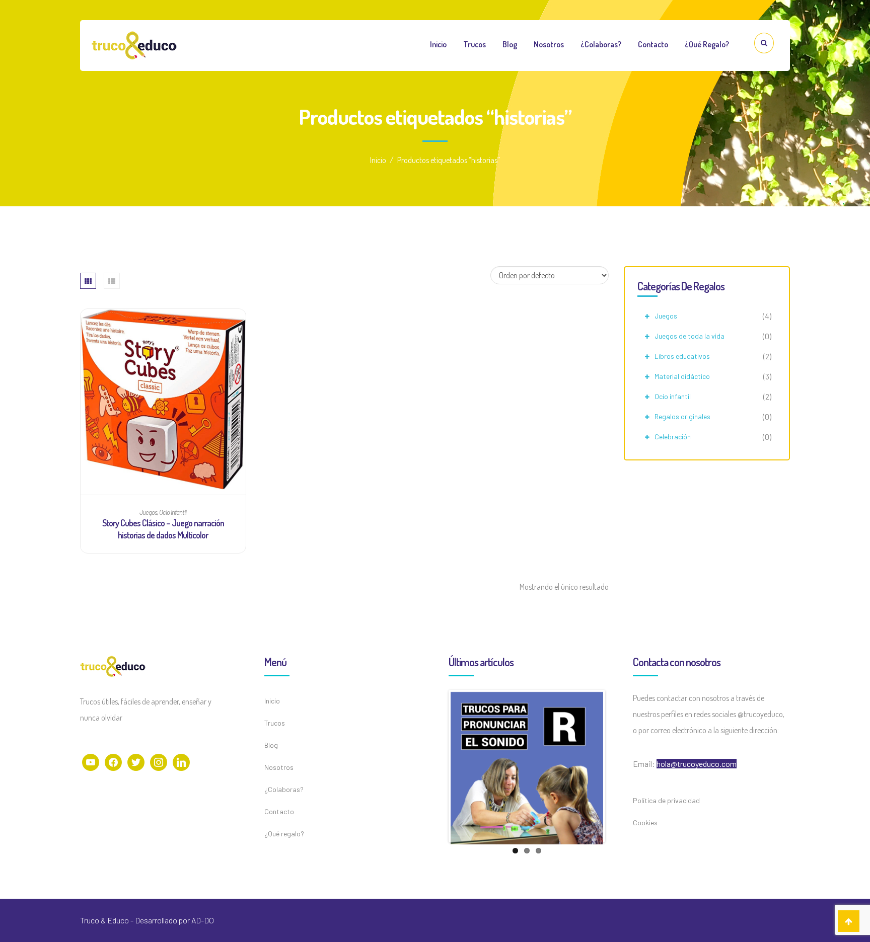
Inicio (438, 44)
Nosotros (549, 44)
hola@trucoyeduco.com (697, 763)
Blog (509, 44)
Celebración (673, 436)
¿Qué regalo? (707, 44)
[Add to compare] (163, 313)
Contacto (653, 44)
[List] (112, 281)
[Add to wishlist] (144, 313)
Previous (435, 766)
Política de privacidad (666, 800)
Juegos (666, 315)
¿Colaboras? (601, 44)
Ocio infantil (673, 396)
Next (618, 766)
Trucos (474, 44)
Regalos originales (682, 416)
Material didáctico (682, 376)
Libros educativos (682, 356)
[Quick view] (182, 313)
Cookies (645, 822)
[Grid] (88, 281)
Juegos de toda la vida (689, 336)
